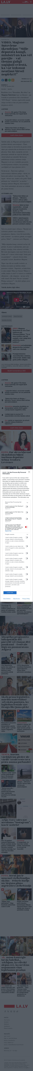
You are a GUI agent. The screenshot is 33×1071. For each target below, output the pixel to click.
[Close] (29, 472)
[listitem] (16, 502)
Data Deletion (7, 598)
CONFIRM (10, 592)
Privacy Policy (26, 598)
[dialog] (16, 535)
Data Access (16, 598)
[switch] (26, 506)
